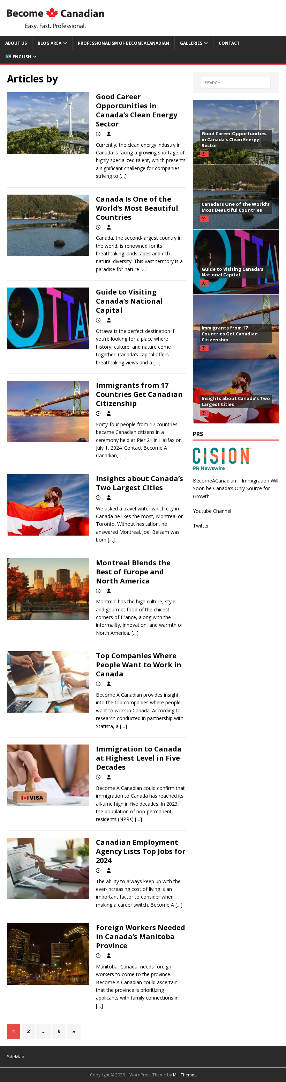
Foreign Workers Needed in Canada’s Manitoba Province (140, 936)
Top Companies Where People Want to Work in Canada (138, 664)
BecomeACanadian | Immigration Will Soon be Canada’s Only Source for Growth (235, 488)
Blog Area (49, 43)
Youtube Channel (212, 511)
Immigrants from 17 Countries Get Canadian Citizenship (139, 394)
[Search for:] (235, 83)
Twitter (201, 525)
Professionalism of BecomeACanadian (123, 43)
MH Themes (184, 1075)
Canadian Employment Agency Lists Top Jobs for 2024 (141, 851)
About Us (16, 43)
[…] (123, 176)
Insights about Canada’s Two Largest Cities (139, 483)
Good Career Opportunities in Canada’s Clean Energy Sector (136, 110)
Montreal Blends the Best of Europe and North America (133, 572)
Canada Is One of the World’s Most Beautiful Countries (137, 208)
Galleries (191, 43)
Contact (229, 43)
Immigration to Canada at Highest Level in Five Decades (139, 758)
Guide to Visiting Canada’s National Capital (129, 301)
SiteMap (15, 1056)
